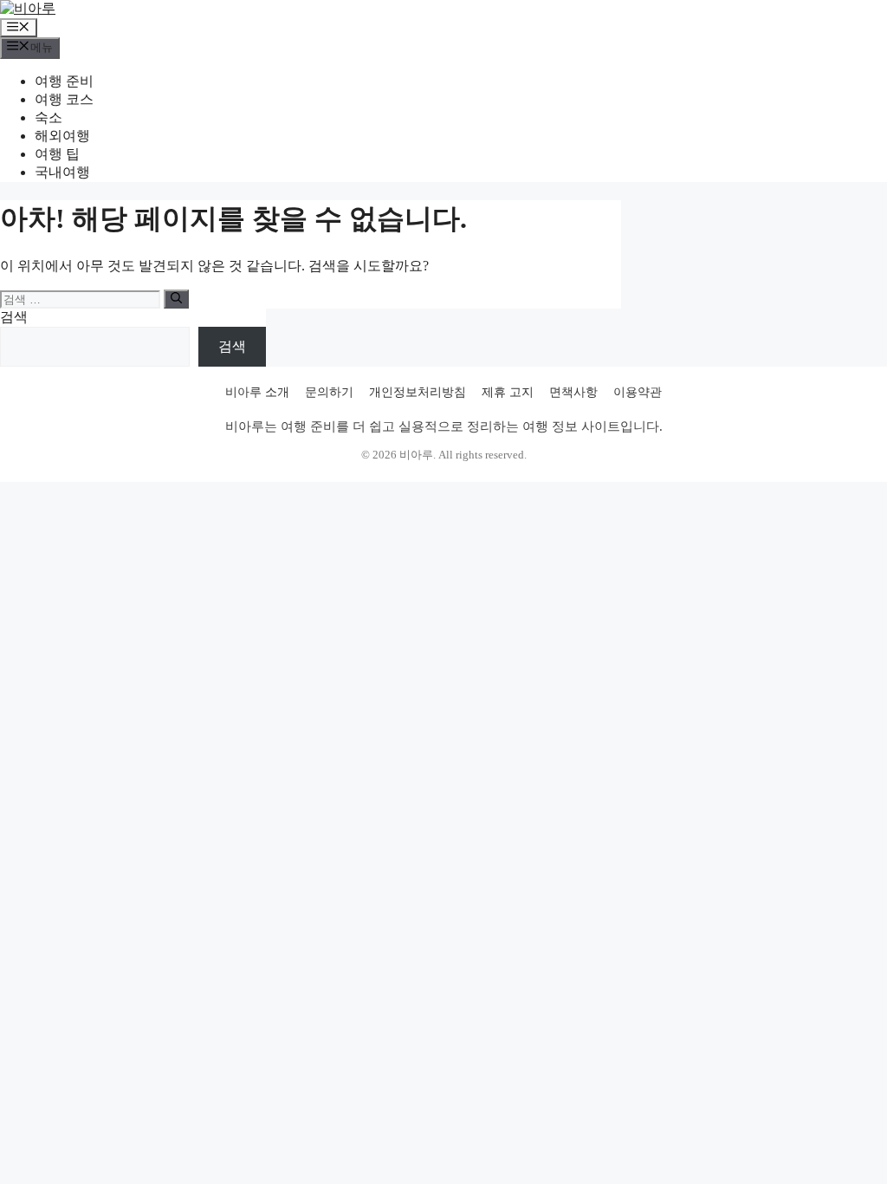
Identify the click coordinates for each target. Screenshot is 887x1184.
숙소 (48, 117)
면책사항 (573, 392)
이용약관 (637, 392)
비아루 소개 (257, 392)
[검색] (176, 299)
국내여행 (62, 172)
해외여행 (62, 135)
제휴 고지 (508, 392)
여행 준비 (64, 81)
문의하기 (329, 392)
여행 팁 (57, 153)
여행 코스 (64, 99)
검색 (14, 316)
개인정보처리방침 (417, 392)
